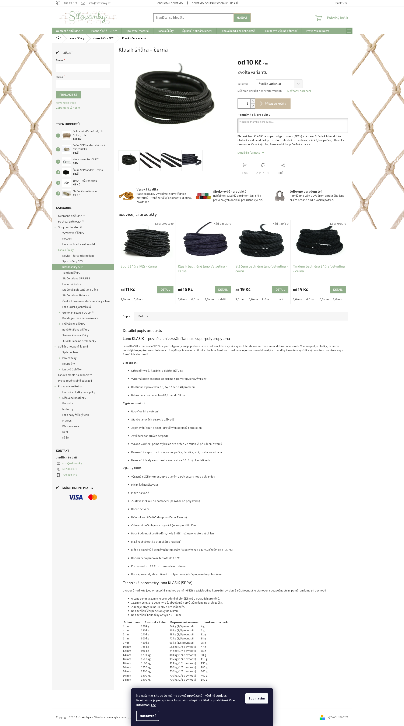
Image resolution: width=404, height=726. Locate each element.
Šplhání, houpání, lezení (73, 347)
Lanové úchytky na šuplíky (78, 392)
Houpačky (68, 364)
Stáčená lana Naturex (75, 295)
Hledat (242, 17)
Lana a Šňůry (66, 250)
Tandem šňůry (71, 273)
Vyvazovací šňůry (73, 233)
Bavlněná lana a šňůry (75, 330)
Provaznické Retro (70, 386)
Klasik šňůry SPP (72, 267)
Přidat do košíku (275, 103)
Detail (165, 289)
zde (153, 705)
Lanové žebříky (72, 369)
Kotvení (67, 239)
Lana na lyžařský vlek (75, 415)
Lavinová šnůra (71, 284)
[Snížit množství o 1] (252, 106)
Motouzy (67, 409)
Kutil (65, 432)
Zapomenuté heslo (68, 108)
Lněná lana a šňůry (73, 324)
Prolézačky (69, 358)
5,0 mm (138, 299)
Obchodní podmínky (170, 3)
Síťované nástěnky (74, 398)
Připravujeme (70, 426)
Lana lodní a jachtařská (76, 307)
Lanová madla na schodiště (75, 375)
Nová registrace (66, 103)
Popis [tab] (126, 316)
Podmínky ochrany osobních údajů (215, 3)
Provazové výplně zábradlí (75, 381)
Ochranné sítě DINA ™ (71, 216)
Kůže (65, 438)
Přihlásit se (68, 94)
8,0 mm (209, 299)
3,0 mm (182, 299)
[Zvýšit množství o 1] (252, 101)
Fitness (67, 421)
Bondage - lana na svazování (80, 318)
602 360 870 (69, 469)
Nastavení (147, 715)
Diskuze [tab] (143, 316)
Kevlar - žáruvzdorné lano (78, 256)
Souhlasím (257, 698)
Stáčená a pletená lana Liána (80, 290)
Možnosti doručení (299, 91)
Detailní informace (249, 153)
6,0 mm (195, 299)
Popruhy (67, 403)
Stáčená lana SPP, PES (76, 278)
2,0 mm (125, 299)
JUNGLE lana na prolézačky (79, 341)
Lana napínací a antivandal (78, 244)
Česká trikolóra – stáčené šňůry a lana (86, 301)
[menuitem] (69, 31)
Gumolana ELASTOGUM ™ (78, 313)
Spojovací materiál (70, 227)
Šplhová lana (70, 352)
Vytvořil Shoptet (338, 717)
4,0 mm (310, 299)
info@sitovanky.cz (74, 463)
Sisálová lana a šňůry (75, 335)
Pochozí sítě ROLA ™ (71, 222)
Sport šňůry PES (72, 261)
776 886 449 (69, 475)
